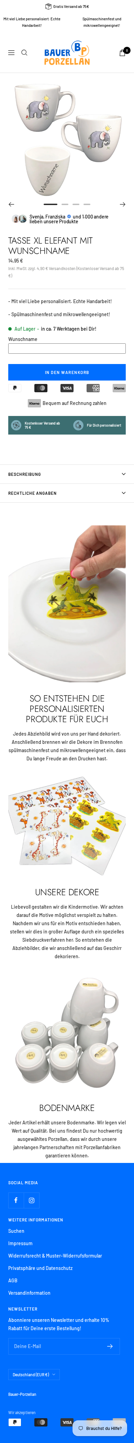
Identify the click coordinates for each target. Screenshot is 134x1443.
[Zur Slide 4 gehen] (86, 204)
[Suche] (24, 53)
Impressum (20, 1243)
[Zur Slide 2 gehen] (65, 204)
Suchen (16, 1231)
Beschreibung (24, 474)
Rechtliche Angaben (32, 493)
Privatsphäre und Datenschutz (40, 1268)
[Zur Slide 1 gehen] (50, 204)
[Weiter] (123, 204)
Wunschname (22, 339)
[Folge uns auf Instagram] (31, 1200)
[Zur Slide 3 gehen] (75, 204)
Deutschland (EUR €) (31, 1374)
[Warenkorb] (122, 53)
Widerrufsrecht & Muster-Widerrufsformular (55, 1256)
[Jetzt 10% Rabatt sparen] (110, 1346)
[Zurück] (11, 204)
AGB (13, 1280)
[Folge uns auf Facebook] (16, 1200)
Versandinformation (29, 1293)
